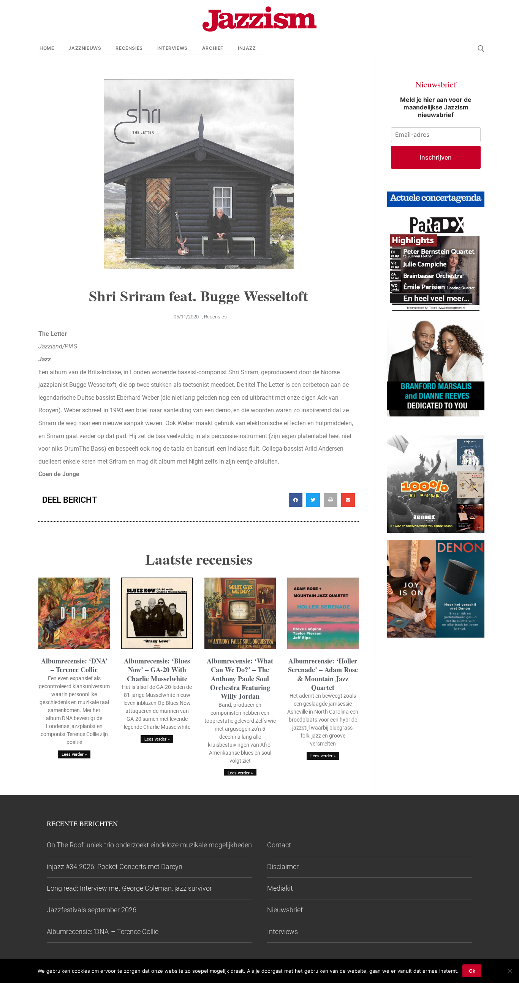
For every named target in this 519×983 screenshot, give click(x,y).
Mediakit (280, 888)
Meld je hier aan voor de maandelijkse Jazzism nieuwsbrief (436, 107)
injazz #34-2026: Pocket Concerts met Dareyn (114, 867)
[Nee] (509, 971)
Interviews (282, 932)
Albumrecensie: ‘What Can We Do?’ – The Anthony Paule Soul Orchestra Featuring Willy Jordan (240, 678)
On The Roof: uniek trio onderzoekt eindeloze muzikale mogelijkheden (149, 845)
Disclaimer (283, 867)
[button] (295, 500)
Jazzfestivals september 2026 (91, 910)
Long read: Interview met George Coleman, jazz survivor (129, 888)
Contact (279, 845)
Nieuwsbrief (285, 910)
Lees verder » (74, 754)
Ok (472, 971)
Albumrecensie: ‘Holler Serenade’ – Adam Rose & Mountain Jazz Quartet (323, 674)
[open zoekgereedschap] (481, 48)
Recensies (215, 317)
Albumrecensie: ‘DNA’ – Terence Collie (74, 665)
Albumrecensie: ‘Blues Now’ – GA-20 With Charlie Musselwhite (157, 670)
